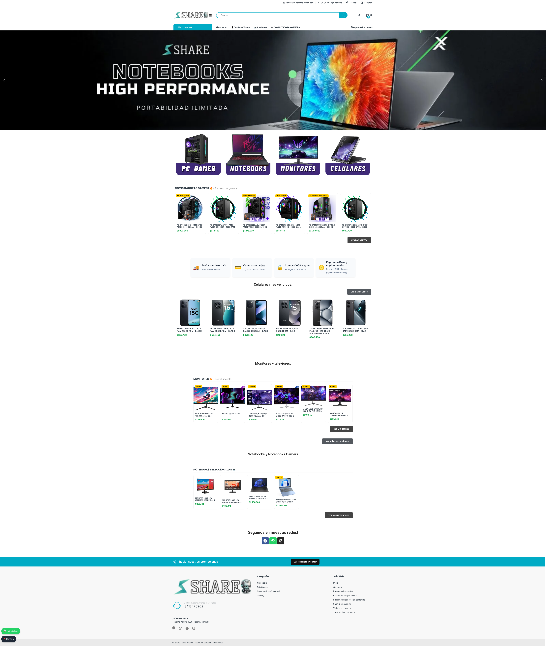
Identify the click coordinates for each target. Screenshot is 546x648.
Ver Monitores (341, 429)
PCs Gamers (262, 587)
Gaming (260, 595)
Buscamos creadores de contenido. (349, 599)
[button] (273, 80)
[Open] (210, 15)
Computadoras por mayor (345, 595)
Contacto (222, 27)
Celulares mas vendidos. (273, 284)
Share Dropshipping (342, 604)
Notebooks (262, 583)
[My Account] (358, 15)
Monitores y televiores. (273, 363)
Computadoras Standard (268, 591)
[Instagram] (280, 540)
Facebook (353, 3)
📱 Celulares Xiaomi (240, 27)
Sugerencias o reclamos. (344, 612)
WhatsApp (13, 631)
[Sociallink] (173, 628)
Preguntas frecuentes (362, 27)
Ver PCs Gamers (359, 240)
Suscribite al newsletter (305, 562)
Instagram (368, 3)
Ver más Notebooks (338, 515)
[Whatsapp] (273, 540)
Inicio (335, 583)
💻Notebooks (260, 27)
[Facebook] (265, 540)
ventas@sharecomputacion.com (300, 3)
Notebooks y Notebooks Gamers (273, 454)
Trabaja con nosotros (342, 608)
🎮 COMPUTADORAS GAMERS (285, 27)
